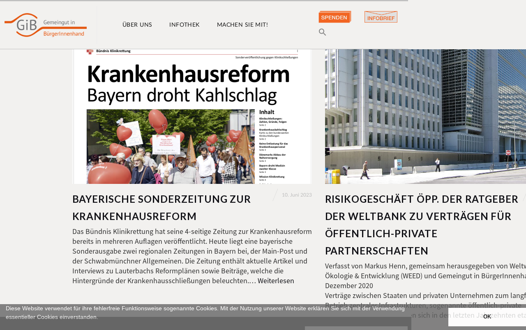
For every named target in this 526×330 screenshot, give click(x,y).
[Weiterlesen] (192, 116)
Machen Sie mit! (242, 25)
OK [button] (487, 317)
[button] (7, 326)
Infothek (184, 25)
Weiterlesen (276, 280)
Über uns (137, 25)
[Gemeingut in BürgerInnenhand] (46, 25)
